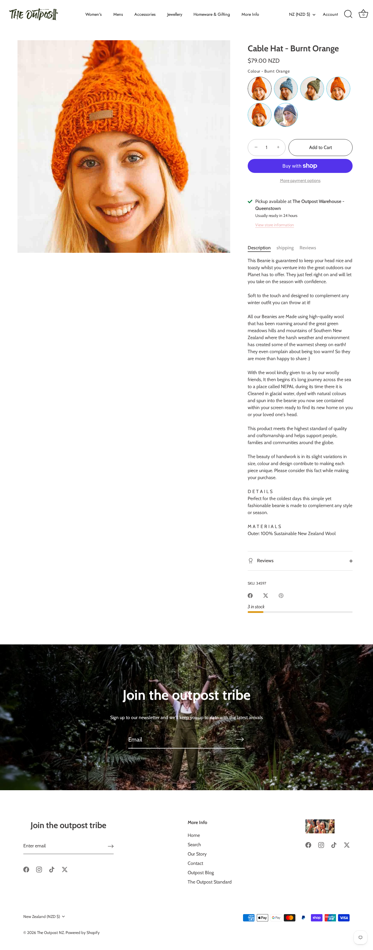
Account (330, 14)
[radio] (260, 89)
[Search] (348, 14)
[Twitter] (65, 869)
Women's (93, 14)
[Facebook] (26, 869)
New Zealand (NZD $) (41, 916)
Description (259, 247)
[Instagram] (39, 869)
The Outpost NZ (50, 932)
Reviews (308, 247)
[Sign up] (111, 846)
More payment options (300, 180)
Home (194, 835)
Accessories (145, 14)
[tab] (262, 247)
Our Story (197, 854)
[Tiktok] (52, 869)
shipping (285, 247)
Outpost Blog (201, 872)
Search (194, 844)
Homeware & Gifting (211, 14)
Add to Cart (320, 147)
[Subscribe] (240, 739)
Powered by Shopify (83, 932)
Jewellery (174, 14)
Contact (195, 863)
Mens (118, 14)
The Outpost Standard (210, 882)
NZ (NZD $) (299, 14)
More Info (250, 14)
